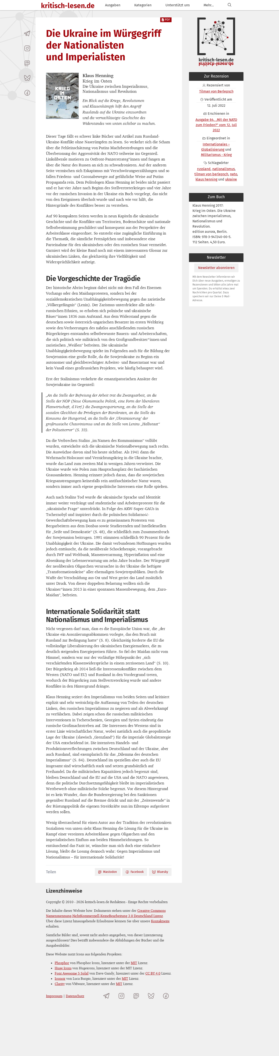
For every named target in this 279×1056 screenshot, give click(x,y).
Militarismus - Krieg (216, 155)
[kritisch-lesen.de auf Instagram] (27, 48)
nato (233, 174)
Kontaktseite (160, 921)
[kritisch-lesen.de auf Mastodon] (27, 63)
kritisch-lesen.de (68, 5)
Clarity (60, 984)
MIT (134, 963)
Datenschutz (75, 996)
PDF (167, 20)
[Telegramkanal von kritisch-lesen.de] (27, 33)
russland (204, 169)
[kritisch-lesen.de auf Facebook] (27, 92)
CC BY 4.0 (152, 973)
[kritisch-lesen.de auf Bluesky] (27, 78)
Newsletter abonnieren (216, 268)
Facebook (137, 872)
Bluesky (162, 872)
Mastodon (110, 872)
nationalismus (223, 169)
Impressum (54, 996)
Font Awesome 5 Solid (71, 973)
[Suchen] (229, 5)
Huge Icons (63, 968)
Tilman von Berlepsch (216, 91)
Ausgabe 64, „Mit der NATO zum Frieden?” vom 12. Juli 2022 (216, 125)
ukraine (231, 179)
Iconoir (60, 978)
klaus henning (206, 179)
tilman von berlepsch (211, 174)
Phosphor (62, 963)
